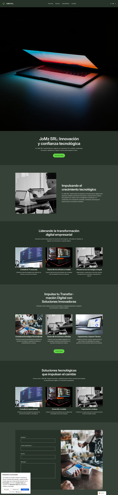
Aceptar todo (25, 489)
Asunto (23, 453)
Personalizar (6, 489)
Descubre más (59, 155)
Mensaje (23, 462)
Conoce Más (59, 351)
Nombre (23, 437)
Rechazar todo (16, 489)
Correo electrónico (26, 445)
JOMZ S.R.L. (10, 3)
